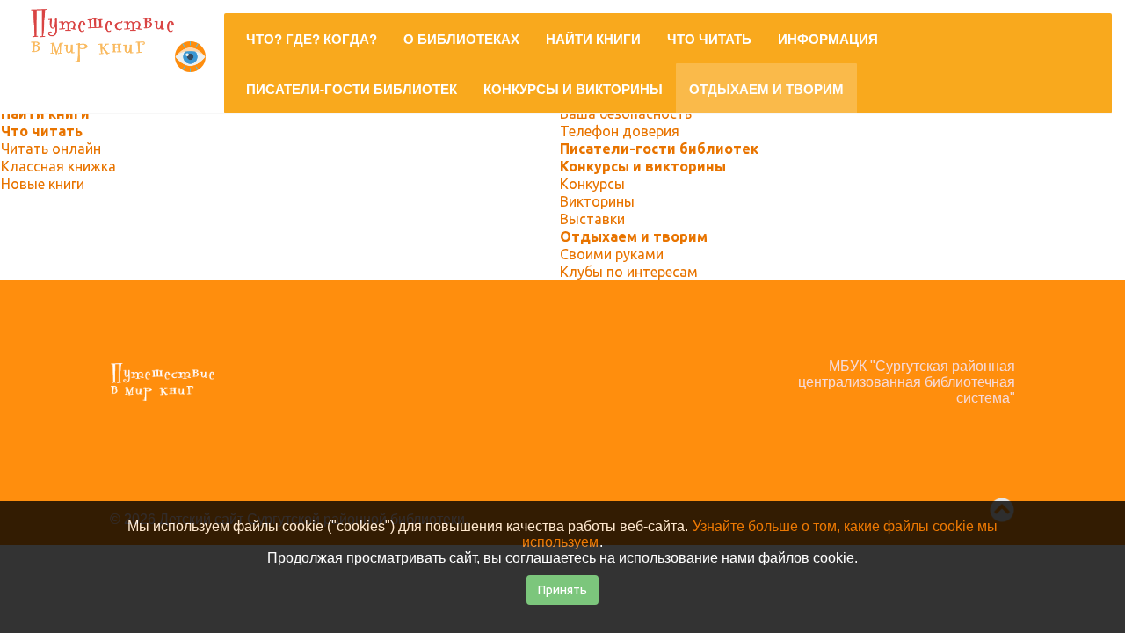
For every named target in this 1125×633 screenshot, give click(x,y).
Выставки (592, 219)
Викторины (597, 201)
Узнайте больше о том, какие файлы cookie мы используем (760, 534)
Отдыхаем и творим (634, 236)
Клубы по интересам (629, 272)
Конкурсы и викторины (643, 166)
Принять (562, 590)
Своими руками (612, 254)
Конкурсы (592, 184)
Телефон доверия (619, 131)
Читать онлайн (51, 148)
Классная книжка (58, 166)
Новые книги (42, 184)
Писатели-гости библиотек (659, 148)
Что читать (42, 131)
